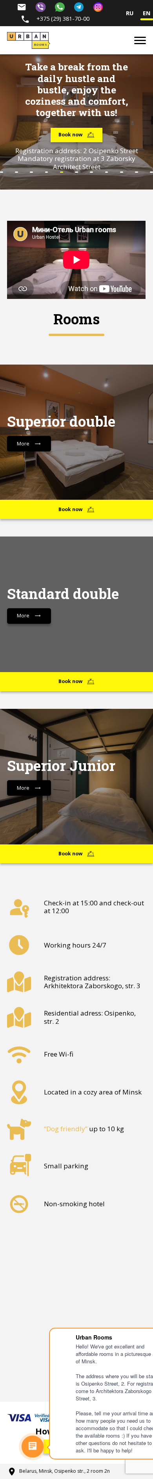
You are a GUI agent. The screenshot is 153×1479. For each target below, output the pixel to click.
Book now (70, 134)
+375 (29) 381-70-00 (62, 18)
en (147, 13)
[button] (1, 172)
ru (129, 13)
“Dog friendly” (65, 1128)
